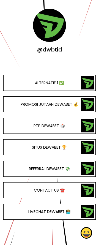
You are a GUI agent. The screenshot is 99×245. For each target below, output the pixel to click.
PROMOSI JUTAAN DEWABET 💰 (49, 104)
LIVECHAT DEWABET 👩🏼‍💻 (49, 211)
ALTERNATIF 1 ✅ (49, 83)
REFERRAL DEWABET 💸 (49, 169)
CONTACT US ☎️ (49, 190)
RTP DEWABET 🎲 (49, 126)
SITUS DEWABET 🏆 (49, 147)
